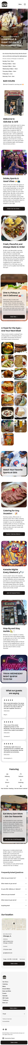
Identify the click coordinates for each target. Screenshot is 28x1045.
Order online (13, 963)
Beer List (5, 1002)
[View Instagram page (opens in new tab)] (6, 1029)
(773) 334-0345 (7, 949)
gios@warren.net (7, 953)
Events (4, 993)
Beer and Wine (6, 990)
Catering (5, 983)
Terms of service (7, 1018)
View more (6, 710)
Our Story (5, 981)
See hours (21, 958)
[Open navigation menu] (24, 4)
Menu (20, 4)
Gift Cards (5, 997)
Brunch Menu (6, 988)
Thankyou (5, 1000)
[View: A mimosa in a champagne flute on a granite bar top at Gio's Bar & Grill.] (20, 426)
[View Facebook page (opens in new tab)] (3, 1029)
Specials (4, 995)
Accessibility (5, 1021)
